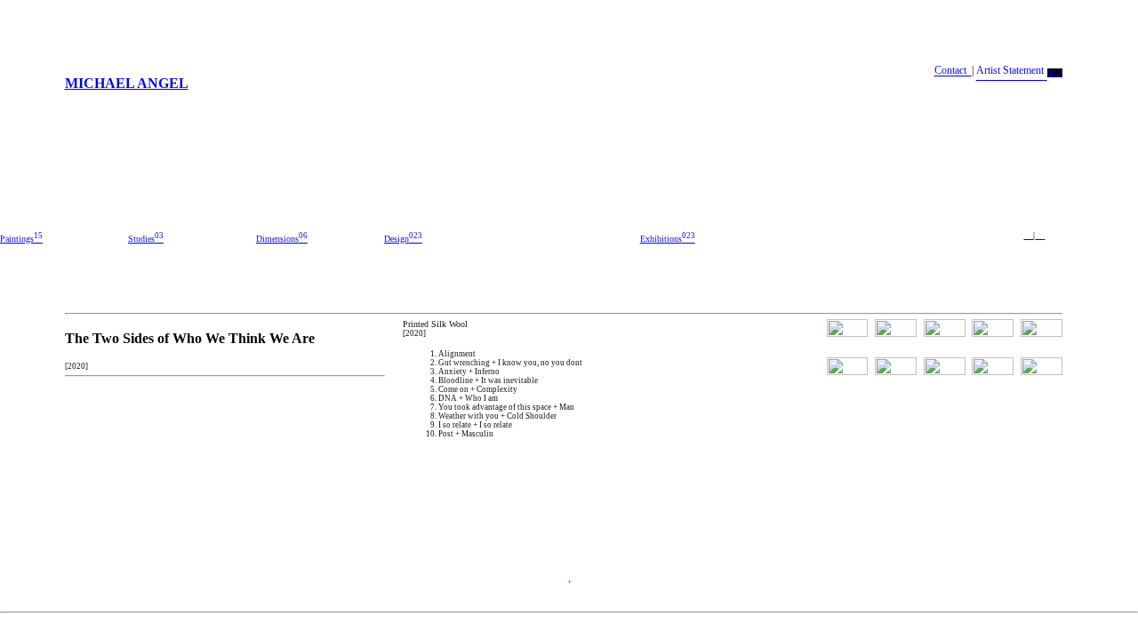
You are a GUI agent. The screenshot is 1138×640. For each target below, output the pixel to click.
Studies (146, 239)
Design (403, 239)
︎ (1040, 235)
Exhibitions (667, 239)
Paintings (21, 239)
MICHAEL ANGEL (126, 83)
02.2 (1054, 72)
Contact (953, 71)
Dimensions (282, 239)
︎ (1028, 235)
